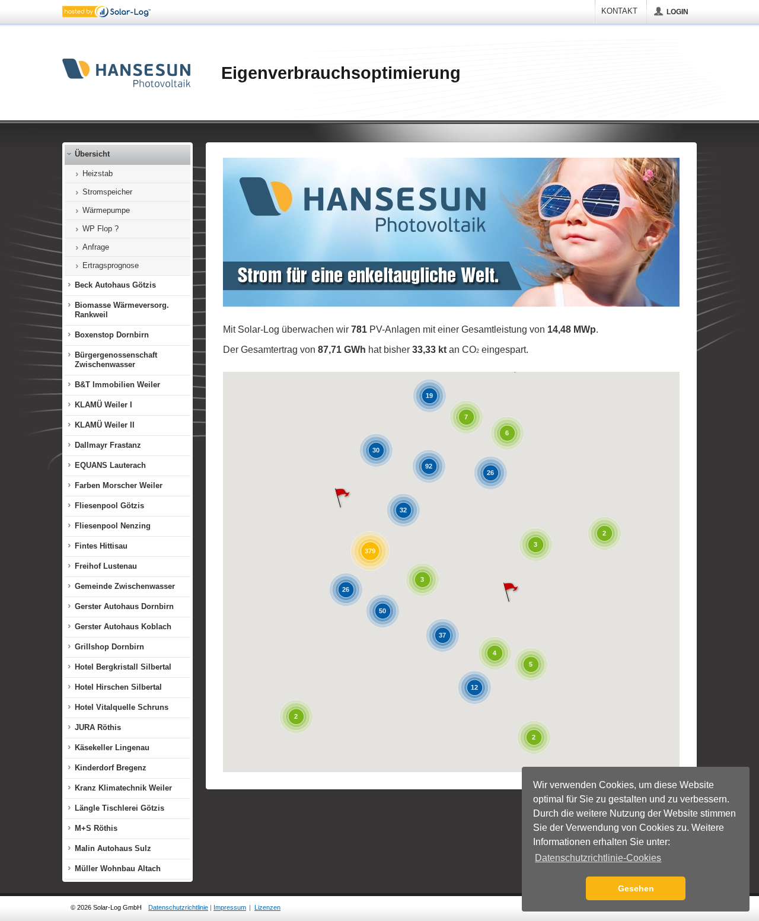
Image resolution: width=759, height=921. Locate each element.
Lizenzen (267, 907)
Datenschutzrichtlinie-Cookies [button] (598, 858)
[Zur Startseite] (126, 74)
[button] (510, 592)
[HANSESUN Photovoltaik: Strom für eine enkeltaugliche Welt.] (451, 304)
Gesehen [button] (636, 888)
